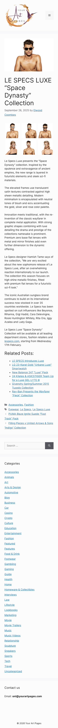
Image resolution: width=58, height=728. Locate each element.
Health (8, 579)
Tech (7, 661)
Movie (8, 620)
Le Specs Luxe (41, 409)
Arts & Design (12, 487)
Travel (8, 666)
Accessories (15, 404)
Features (9, 548)
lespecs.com (11, 341)
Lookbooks (11, 610)
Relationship (11, 640)
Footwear (10, 558)
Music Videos (12, 635)
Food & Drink (12, 553)
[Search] (49, 445)
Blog (7, 497)
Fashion (29, 404)
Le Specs (25, 409)
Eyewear (13, 409)
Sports (8, 656)
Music (7, 630)
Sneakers (10, 650)
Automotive (11, 492)
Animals (9, 477)
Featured (9, 543)
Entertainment (12, 533)
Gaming (9, 569)
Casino (8, 512)
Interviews (10, 594)
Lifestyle (9, 604)
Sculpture (10, 645)
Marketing (10, 615)
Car (6, 507)
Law (7, 599)
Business (9, 502)
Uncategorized (13, 671)
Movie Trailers (12, 625)
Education (10, 528)
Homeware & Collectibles (19, 589)
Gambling (10, 564)
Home (8, 584)
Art (6, 482)
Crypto (8, 518)
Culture (8, 523)
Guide (8, 574)
